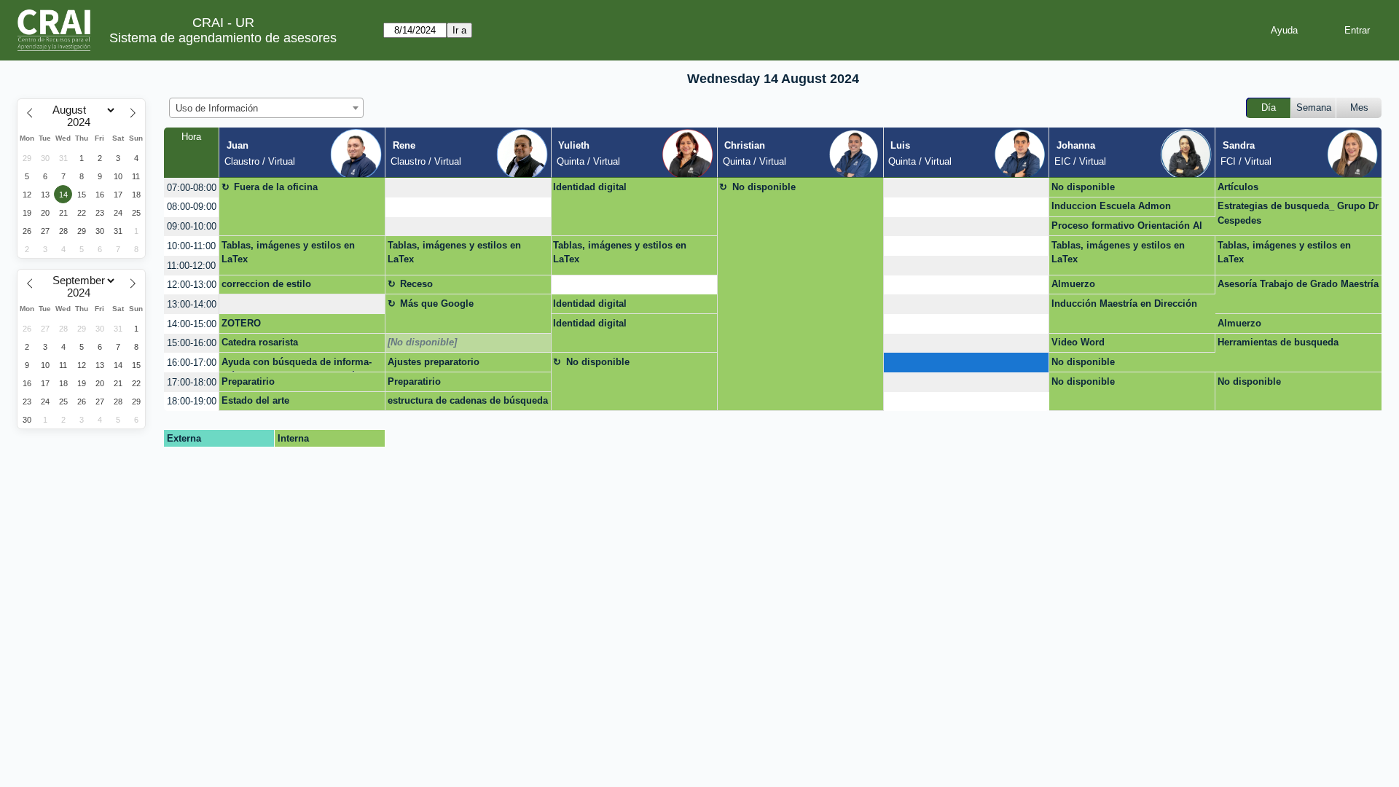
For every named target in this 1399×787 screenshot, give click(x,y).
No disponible (764, 186)
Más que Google (437, 303)
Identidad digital (590, 186)
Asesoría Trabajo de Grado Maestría (1298, 283)
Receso (416, 283)
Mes (1359, 107)
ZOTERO (241, 323)
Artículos (1238, 186)
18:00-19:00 (191, 401)
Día (1268, 107)
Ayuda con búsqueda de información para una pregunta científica (297, 364)
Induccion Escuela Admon (1111, 205)
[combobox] (266, 108)
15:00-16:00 (191, 342)
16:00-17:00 (191, 362)
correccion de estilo (266, 283)
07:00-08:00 (191, 187)
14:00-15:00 (191, 323)
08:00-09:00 (191, 206)
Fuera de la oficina (276, 186)
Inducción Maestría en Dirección (1124, 303)
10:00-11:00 (191, 245)
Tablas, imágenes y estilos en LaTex (288, 252)
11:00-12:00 (191, 265)
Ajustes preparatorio (433, 361)
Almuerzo (1073, 283)
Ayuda (1284, 30)
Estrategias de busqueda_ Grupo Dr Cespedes (1298, 213)
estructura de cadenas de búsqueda (468, 400)
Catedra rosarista (260, 342)
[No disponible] (422, 342)
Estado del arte (255, 400)
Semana (1313, 107)
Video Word (1078, 342)
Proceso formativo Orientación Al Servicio (1126, 228)
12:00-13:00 (191, 284)
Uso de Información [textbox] (217, 108)
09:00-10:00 (191, 226)
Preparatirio (248, 381)
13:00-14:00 (191, 304)
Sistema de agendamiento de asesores (223, 38)
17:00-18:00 (191, 382)
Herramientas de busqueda (1278, 342)
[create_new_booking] (468, 187)
